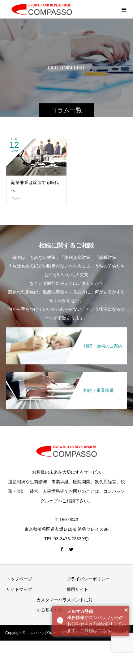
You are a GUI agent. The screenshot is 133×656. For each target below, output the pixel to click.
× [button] (126, 610)
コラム (15, 198)
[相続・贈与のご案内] (66, 327)
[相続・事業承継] (66, 372)
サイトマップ (19, 589)
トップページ (19, 578)
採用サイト (77, 589)
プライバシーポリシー (88, 578)
